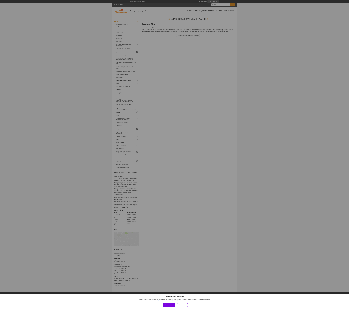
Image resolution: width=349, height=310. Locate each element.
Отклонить (182, 305)
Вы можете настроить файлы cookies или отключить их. (173, 301)
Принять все (169, 305)
